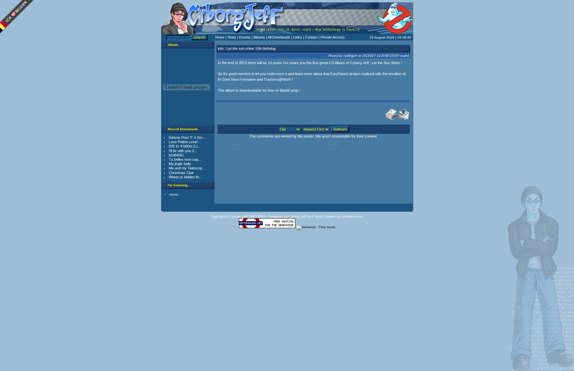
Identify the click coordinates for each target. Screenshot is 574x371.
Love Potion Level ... (185, 142)
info (221, 48)
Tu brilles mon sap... (185, 159)
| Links (297, 37)
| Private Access (332, 37)
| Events (244, 37)
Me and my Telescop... (187, 168)
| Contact (311, 37)
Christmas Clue (181, 173)
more (174, 194)
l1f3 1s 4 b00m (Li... (184, 146)
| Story (231, 37)
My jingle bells (180, 164)
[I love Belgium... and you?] (17, 32)
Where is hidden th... (185, 177)
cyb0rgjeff (350, 55)
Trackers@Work (277, 79)
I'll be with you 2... (183, 151)
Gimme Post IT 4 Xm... (187, 137)
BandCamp (289, 90)
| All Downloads (278, 37)
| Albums (258, 37)
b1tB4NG (176, 155)
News (220, 37)
